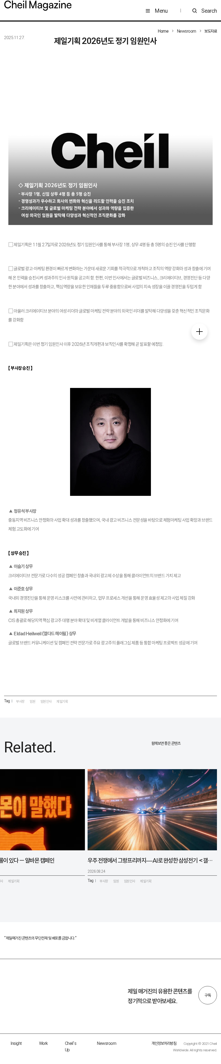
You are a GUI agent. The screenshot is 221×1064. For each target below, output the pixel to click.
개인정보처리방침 (163, 1043)
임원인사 (46, 701)
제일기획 (62, 701)
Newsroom (106, 1043)
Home (163, 31)
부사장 (20, 701)
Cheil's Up (71, 1046)
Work (43, 1043)
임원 (32, 701)
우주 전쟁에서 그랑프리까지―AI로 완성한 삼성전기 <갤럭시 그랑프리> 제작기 (150, 860)
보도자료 (211, 31)
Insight (16, 1043)
